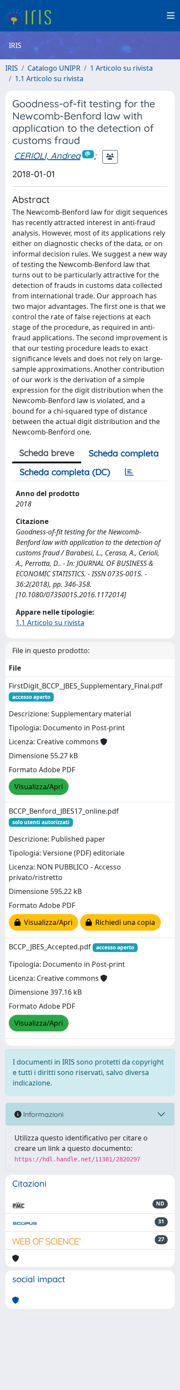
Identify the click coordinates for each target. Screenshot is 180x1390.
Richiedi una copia (123, 922)
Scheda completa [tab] (124, 453)
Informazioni (42, 1114)
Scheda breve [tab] (46, 452)
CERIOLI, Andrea (47, 155)
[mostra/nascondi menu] (171, 15)
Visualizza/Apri (38, 786)
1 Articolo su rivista (121, 68)
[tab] (129, 472)
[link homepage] (31, 15)
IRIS (11, 68)
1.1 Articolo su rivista (49, 78)
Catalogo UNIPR (54, 68)
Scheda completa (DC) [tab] (65, 471)
